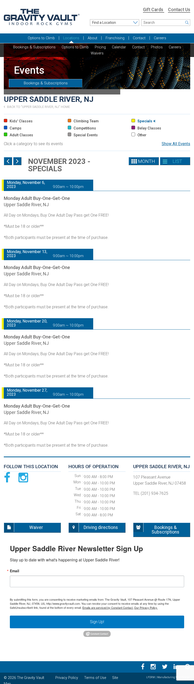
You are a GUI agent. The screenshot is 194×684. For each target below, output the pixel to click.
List (177, 161)
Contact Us (179, 9)
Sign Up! (97, 621)
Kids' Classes (21, 121)
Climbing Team (85, 121)
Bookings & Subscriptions (46, 83)
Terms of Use (95, 678)
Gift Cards (153, 9)
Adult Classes (21, 135)
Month (146, 161)
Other (141, 135)
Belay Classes (148, 128)
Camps (15, 128)
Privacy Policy (66, 678)
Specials (144, 121)
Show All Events (176, 143)
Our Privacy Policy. (146, 607)
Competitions (84, 128)
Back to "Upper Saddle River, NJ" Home (38, 107)
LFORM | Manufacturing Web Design (168, 677)
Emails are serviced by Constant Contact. (107, 607)
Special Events (85, 135)
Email (14, 571)
